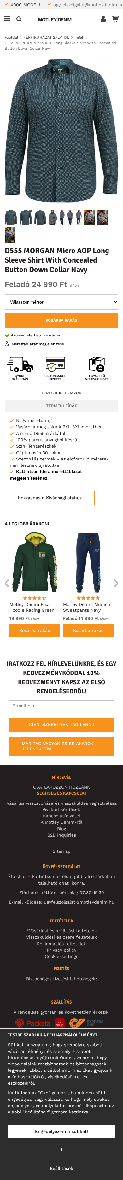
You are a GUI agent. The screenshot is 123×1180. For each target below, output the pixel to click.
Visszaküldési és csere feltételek (61, 937)
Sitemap (62, 851)
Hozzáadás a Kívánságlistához (50, 497)
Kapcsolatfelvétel (61, 815)
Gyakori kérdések (61, 809)
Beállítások (61, 1168)
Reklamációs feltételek (61, 943)
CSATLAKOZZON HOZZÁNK (61, 787)
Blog (61, 828)
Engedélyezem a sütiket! (61, 1131)
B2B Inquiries (61, 835)
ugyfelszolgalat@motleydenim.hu (79, 901)
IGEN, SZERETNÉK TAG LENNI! (61, 724)
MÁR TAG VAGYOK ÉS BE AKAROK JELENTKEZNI (57, 746)
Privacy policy (61, 949)
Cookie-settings (61, 956)
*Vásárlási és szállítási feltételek (61, 930)
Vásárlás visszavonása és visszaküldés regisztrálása (62, 803)
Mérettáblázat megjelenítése (38, 344)
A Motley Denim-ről (61, 822)
